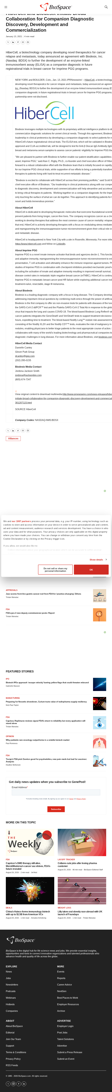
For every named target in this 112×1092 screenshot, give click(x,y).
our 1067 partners (21, 521)
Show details (96, 559)
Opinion (10, 736)
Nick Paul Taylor (12, 705)
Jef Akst (34, 872)
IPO (7, 679)
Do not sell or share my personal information (55, 569)
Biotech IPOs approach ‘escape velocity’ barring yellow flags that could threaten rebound (47, 682)
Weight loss (64, 908)
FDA (8, 609)
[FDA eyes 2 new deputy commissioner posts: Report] (99, 614)
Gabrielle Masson (13, 686)
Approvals (12, 590)
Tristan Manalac (12, 597)
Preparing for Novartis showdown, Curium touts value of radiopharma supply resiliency (46, 701)
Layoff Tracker (66, 859)
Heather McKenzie (13, 765)
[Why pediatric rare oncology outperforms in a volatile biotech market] (99, 741)
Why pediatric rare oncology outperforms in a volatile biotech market (37, 740)
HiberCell (89, 80)
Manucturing (13, 698)
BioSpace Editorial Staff (93, 870)
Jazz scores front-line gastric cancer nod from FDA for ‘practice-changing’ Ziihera (43, 594)
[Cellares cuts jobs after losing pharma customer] (82, 842)
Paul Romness (12, 743)
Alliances (13, 438)
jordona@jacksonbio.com (28, 375)
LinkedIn (60, 244)
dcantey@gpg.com (25, 356)
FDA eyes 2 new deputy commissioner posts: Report (30, 613)
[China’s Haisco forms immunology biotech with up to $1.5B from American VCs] (30, 890)
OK (91, 569)
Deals (9, 908)
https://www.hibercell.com (28, 244)
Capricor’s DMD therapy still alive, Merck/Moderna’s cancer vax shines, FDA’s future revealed (28, 866)
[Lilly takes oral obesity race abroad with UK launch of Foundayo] (82, 890)
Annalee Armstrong (38, 918)
